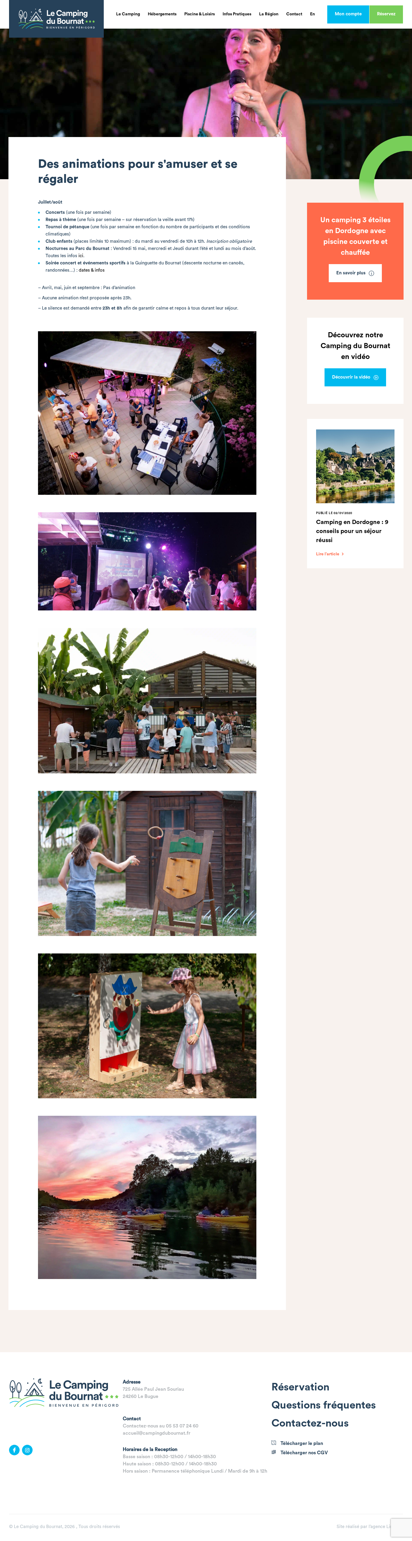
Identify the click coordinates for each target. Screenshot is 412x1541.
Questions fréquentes (323, 1405)
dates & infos (92, 270)
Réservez (386, 14)
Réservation (300, 1387)
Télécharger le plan (301, 1443)
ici (80, 256)
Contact (294, 14)
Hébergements (162, 14)
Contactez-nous (310, 1423)
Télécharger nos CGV (304, 1452)
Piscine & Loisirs (199, 14)
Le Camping (128, 14)
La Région (268, 14)
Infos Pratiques (237, 14)
